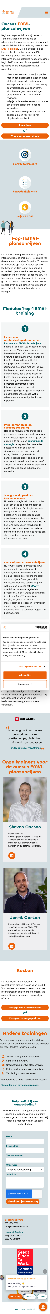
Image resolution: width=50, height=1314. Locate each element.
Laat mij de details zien (30, 666)
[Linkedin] (11, 855)
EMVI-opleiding (9, 48)
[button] (46, 12)
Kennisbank (31, 1309)
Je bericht (11, 1174)
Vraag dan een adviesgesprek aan (19, 1085)
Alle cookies (25, 675)
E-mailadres (12, 1146)
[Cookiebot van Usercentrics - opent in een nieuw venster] (35, 627)
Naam (9, 1136)
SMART (35, 585)
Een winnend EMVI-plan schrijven (22, 343)
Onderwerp (11, 1165)
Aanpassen (23, 684)
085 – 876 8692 (11, 1223)
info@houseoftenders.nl (16, 1226)
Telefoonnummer (14, 1155)
